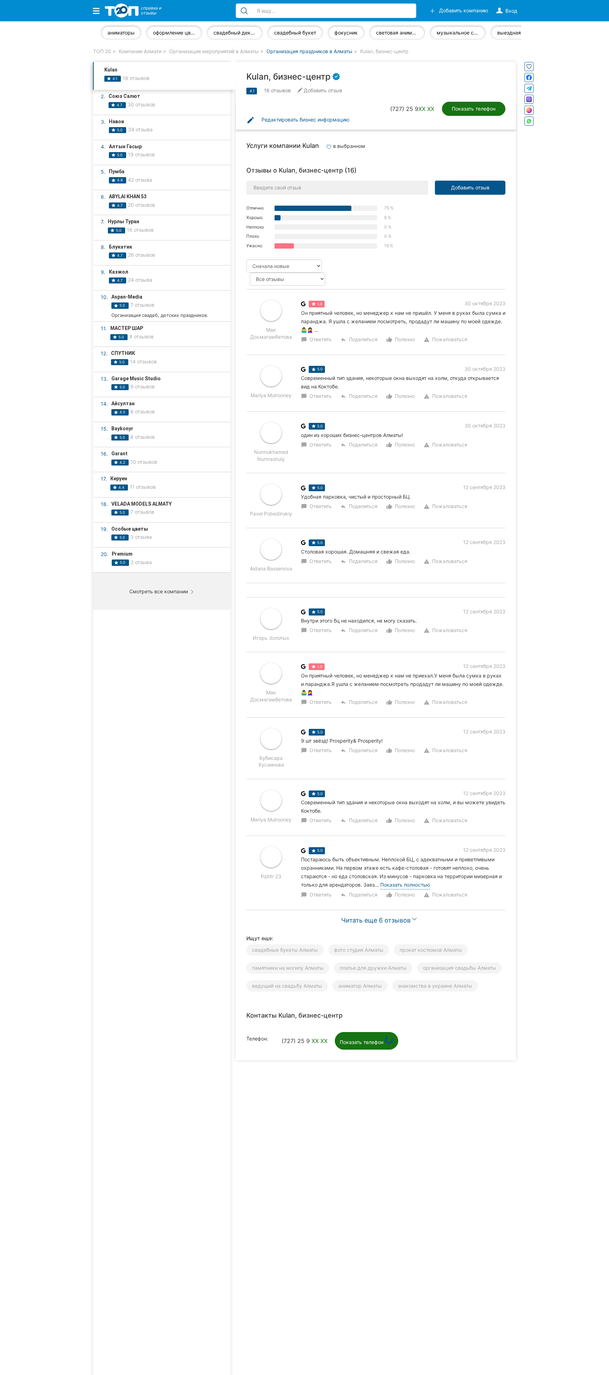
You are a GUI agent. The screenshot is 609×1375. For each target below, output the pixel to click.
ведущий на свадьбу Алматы (287, 986)
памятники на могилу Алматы (288, 968)
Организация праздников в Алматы (309, 51)
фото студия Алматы (358, 950)
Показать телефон (474, 109)
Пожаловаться (445, 339)
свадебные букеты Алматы (285, 950)
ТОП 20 (102, 51)
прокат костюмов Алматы (431, 950)
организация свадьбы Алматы (459, 968)
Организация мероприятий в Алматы (214, 51)
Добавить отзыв (470, 187)
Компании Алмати (140, 51)
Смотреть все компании (159, 591)
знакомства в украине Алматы (435, 986)
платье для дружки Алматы (373, 968)
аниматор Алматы (360, 986)
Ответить (316, 339)
